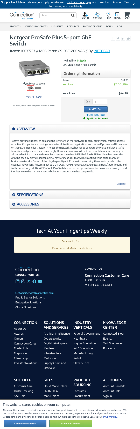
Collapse (121, 183)
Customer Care (23, 386)
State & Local (81, 363)
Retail (77, 358)
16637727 (28, 51)
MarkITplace (51, 396)
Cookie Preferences (25, 423)
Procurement (81, 396)
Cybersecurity (52, 338)
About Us (20, 328)
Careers (19, 338)
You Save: (68, 84)
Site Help (19, 396)
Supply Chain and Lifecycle (55, 365)
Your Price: (69, 93)
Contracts (79, 391)
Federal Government (86, 333)
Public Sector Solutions (30, 297)
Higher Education (84, 343)
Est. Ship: (68, 65)
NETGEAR (102, 51)
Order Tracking (23, 391)
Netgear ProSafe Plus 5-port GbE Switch (51, 40)
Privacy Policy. (110, 416)
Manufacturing (83, 353)
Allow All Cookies (70, 423)
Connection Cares (25, 343)
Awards (19, 333)
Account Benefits (114, 386)
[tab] (70, 129)
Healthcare (80, 338)
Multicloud (51, 358)
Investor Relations (25, 363)
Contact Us (21, 348)
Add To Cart (95, 109)
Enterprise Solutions (28, 302)
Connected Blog (113, 333)
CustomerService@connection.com (34, 293)
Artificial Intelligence (57, 333)
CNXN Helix (51, 391)
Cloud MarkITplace (55, 386)
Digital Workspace (55, 343)
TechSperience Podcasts (112, 346)
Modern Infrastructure (52, 351)
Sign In (107, 396)
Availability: (69, 61)
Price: (66, 80)
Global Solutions (25, 307)
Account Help (112, 391)
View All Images (34, 96)
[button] (94, 65)
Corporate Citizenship (21, 355)
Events (107, 338)
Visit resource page (79, 2)
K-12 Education (83, 348)
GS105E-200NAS (71, 51)
